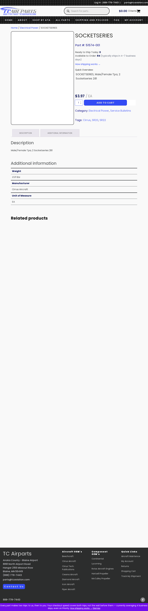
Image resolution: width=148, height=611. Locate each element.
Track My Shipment (131, 576)
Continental (98, 558)
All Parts (63, 20)
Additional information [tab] (60, 133)
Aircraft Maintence (130, 556)
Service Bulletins (120, 110)
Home (9, 20)
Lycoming (96, 563)
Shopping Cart (128, 571)
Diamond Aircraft (70, 579)
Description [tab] (25, 133)
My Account (134, 20)
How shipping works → (81, 608)
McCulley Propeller (101, 578)
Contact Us (14, 586)
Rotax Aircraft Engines (103, 568)
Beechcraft (68, 556)
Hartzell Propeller (100, 573)
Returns (125, 566)
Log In (97, 2)
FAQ (117, 20)
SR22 (103, 120)
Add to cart (105, 102)
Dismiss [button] (96, 608)
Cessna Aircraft (70, 574)
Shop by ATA (42, 20)
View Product (37, 307)
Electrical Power (29, 27)
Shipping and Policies (92, 20)
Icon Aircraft (68, 584)
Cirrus (87, 120)
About (22, 20)
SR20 (95, 120)
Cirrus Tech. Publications (68, 568)
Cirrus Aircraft (69, 561)
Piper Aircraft (68, 589)
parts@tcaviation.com (136, 2)
